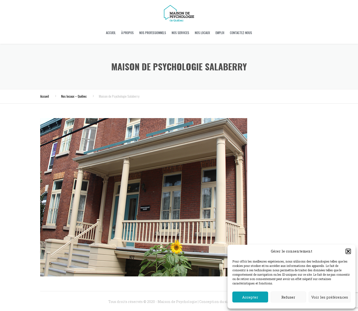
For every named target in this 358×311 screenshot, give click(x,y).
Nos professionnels (152, 32)
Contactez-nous (241, 32)
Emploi (220, 32)
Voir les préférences (329, 297)
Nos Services (180, 32)
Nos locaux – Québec (74, 96)
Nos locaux (202, 32)
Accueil (111, 32)
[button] (348, 251)
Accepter (250, 297)
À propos (127, 32)
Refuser (288, 297)
